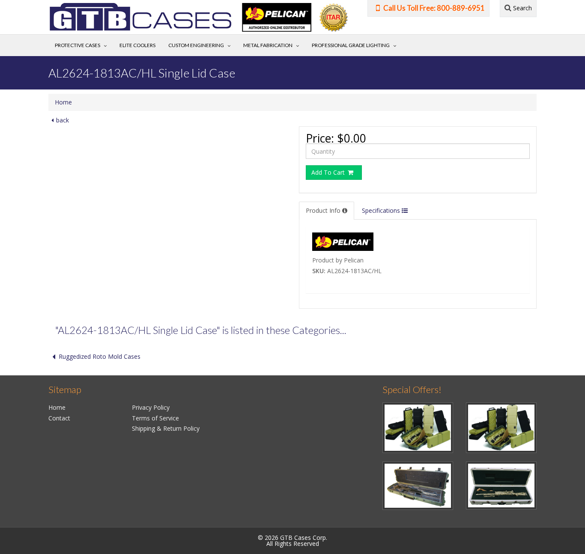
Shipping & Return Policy (166, 428)
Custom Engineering (196, 45)
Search (521, 8)
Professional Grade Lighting (351, 45)
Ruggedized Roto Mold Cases (99, 356)
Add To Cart (328, 172)
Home (63, 102)
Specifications (382, 210)
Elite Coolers (137, 45)
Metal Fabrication (267, 45)
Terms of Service (155, 418)
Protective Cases (77, 45)
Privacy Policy (151, 407)
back (62, 120)
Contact (59, 418)
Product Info (324, 210)
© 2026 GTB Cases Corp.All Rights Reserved (292, 540)
